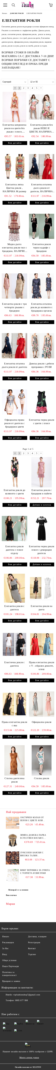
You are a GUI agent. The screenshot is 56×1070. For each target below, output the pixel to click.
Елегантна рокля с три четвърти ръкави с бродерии (14, 307)
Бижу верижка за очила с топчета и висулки (35, 871)
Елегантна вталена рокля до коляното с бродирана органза (42, 307)
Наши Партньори (10, 966)
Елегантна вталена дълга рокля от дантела (14, 365)
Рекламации (8, 942)
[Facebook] (5, 1006)
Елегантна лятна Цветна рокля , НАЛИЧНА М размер (14, 188)
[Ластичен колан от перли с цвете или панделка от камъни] (12, 822)
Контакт (32, 948)
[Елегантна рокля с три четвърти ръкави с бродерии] (14, 286)
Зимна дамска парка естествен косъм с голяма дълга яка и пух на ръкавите (35, 837)
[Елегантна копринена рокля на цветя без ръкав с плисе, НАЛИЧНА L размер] (14, 107)
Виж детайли (15, 143)
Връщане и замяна (11, 981)
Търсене (32, 954)
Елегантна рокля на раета (41, 608)
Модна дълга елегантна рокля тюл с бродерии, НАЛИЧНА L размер (14, 248)
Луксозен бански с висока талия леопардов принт (32, 854)
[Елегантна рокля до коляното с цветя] (14, 472)
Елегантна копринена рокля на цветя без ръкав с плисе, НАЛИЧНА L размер (14, 129)
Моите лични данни (29, 1057)
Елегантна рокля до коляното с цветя (14, 492)
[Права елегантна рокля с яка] (14, 704)
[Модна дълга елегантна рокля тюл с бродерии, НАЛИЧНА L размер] (14, 226)
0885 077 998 (21, 1000)
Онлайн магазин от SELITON (28, 1067)
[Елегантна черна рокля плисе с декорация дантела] (41, 528)
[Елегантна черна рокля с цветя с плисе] (41, 402)
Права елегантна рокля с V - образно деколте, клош (41, 665)
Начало (5, 936)
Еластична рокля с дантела (14, 664)
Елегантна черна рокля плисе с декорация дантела (41, 550)
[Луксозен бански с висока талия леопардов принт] (12, 858)
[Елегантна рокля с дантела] (14, 588)
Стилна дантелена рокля (14, 780)
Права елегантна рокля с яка (14, 724)
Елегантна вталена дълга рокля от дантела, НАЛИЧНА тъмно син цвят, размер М (41, 188)
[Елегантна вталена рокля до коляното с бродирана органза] (41, 286)
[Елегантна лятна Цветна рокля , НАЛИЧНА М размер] (14, 167)
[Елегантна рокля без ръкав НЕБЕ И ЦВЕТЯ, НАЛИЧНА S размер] (41, 107)
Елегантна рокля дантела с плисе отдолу (14, 550)
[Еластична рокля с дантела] (14, 644)
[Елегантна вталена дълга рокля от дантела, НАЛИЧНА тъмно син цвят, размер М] (41, 167)
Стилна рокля (41, 778)
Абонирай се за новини (18, 890)
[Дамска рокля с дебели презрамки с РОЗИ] (41, 346)
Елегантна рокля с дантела (14, 608)
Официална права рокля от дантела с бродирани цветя (14, 423)
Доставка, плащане (37, 936)
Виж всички (11, 895)
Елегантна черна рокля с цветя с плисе (41, 422)
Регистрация (34, 942)
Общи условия (9, 960)
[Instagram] (12, 1006)
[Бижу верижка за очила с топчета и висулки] (12, 875)
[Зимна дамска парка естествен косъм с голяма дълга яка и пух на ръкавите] (12, 840)
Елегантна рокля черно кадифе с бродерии (41, 247)
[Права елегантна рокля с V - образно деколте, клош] (41, 644)
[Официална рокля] (41, 704)
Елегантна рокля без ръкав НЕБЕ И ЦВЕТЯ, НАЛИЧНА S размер (41, 129)
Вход (4, 954)
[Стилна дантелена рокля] (14, 760)
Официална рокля (41, 722)
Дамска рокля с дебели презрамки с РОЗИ (41, 365)
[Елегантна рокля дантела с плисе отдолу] (14, 528)
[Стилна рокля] (41, 760)
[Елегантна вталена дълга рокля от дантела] (14, 346)
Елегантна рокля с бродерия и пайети (41, 492)
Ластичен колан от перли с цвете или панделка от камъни (33, 819)
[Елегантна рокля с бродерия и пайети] (41, 472)
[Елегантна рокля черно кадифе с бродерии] (41, 226)
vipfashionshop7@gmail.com (26, 995)
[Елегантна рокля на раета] (41, 588)
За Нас (5, 948)
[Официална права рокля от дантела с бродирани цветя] (14, 402)
